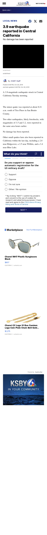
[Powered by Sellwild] (38, 372)
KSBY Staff (15, 81)
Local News (10, 21)
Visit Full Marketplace (34, 230)
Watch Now (40, 3)
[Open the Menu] (4, 3)
